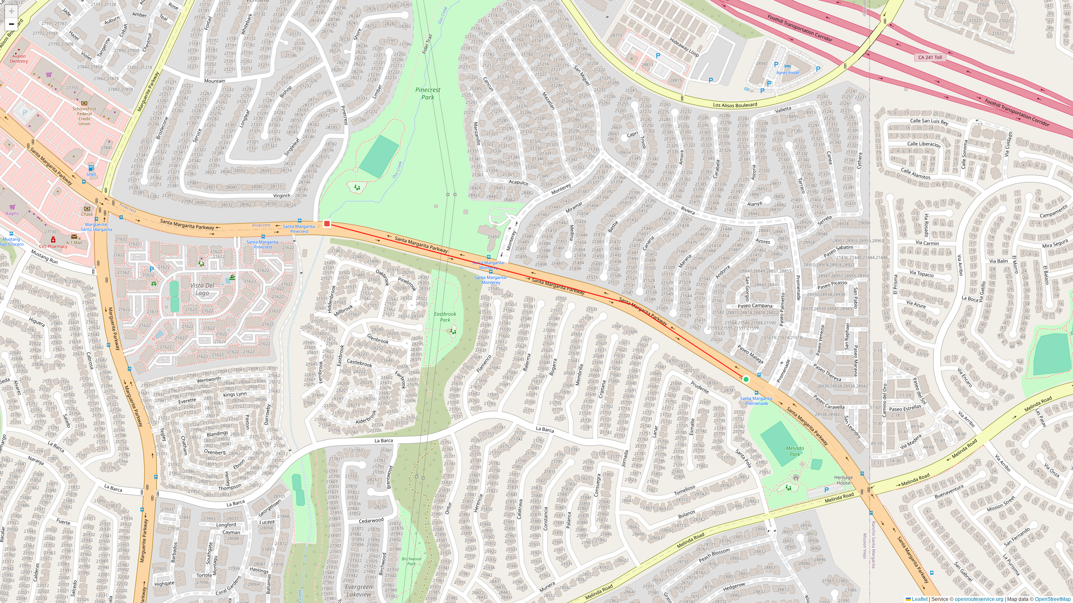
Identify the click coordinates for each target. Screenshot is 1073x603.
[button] (746, 379)
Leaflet (919, 599)
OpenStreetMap (1053, 599)
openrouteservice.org (979, 599)
